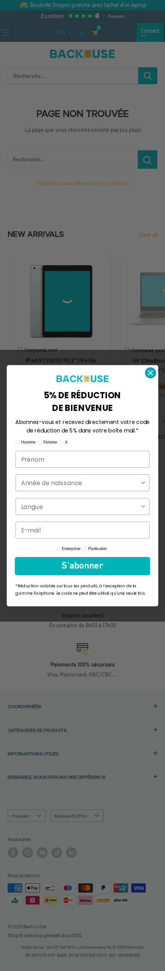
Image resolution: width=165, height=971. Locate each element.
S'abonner (82, 566)
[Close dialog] (150, 372)
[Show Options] (143, 482)
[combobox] (80, 482)
